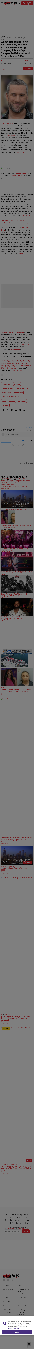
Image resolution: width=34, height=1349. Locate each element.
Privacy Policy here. (13, 1328)
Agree (17, 1332)
